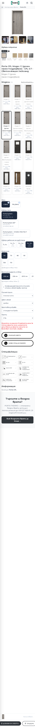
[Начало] (2, 7)
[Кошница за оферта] (27, 3)
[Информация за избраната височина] (18, 281)
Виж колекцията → (27, 82)
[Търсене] (31, 3)
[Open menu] (3, 3)
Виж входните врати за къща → (17, 420)
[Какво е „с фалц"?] (8, 203)
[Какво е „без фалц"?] (19, 203)
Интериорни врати (11, 7)
